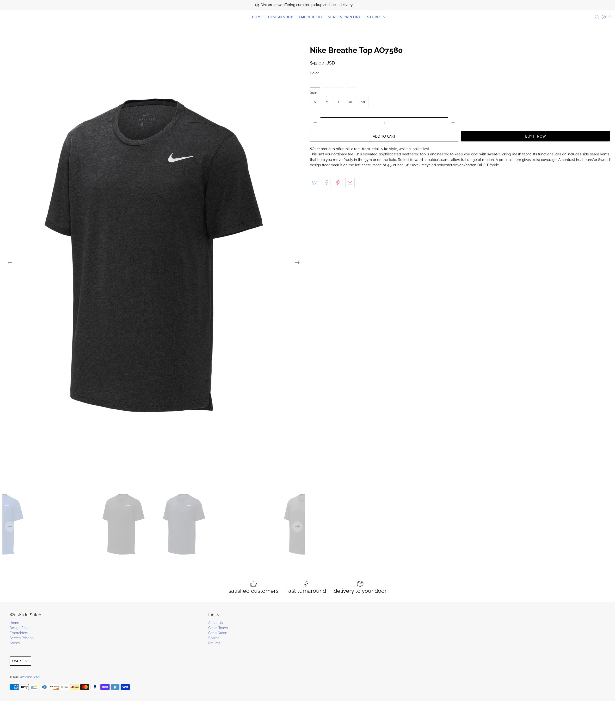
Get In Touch (218, 628)
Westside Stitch (24, 17)
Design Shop (280, 17)
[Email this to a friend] (350, 182)
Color (314, 73)
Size (313, 92)
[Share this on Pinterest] (338, 182)
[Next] (297, 262)
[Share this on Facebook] (326, 182)
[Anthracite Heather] (315, 83)
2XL (363, 102)
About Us (215, 623)
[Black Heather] (327, 83)
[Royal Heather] (351, 83)
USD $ (17, 661)
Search (213, 638)
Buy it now (535, 136)
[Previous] (10, 262)
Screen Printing (345, 17)
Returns (214, 643)
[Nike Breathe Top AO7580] (153, 262)
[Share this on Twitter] (314, 182)
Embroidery (311, 17)
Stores (374, 17)
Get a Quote (217, 633)
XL (351, 102)
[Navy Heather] (339, 83)
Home (257, 17)
